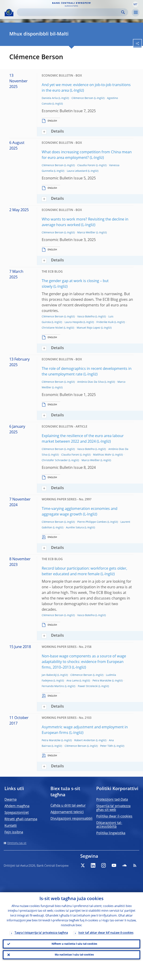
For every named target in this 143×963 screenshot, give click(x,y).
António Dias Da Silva (90, 382)
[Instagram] (103, 865)
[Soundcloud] (124, 865)
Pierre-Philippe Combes (92, 522)
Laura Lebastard (77, 171)
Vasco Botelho (86, 316)
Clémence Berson (82, 98)
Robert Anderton (84, 740)
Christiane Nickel (52, 328)
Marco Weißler (86, 232)
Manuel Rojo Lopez (88, 328)
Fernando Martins (53, 686)
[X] (82, 865)
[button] (135, 4)
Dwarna (10, 799)
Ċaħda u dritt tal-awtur (68, 805)
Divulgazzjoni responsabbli (71, 818)
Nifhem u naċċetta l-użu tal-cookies (74, 944)
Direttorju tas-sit (16, 843)
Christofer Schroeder (55, 460)
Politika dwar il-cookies (114, 816)
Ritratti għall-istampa (20, 819)
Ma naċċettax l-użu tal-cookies (74, 954)
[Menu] (135, 12)
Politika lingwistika (110, 833)
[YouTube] (113, 865)
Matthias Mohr (102, 454)
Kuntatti (10, 825)
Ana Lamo (72, 680)
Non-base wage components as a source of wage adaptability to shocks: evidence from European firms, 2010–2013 (84, 662)
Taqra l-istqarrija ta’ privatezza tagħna (41, 932)
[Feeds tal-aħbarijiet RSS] (134, 865)
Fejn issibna (13, 832)
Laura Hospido (74, 322)
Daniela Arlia (50, 98)
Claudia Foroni (86, 165)
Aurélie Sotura (75, 527)
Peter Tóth (106, 746)
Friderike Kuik (105, 322)
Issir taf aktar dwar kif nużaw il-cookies (106, 932)
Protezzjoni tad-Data (112, 799)
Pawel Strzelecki (88, 686)
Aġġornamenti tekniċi (67, 812)
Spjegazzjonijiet (16, 812)
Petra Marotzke (102, 680)
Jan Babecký (49, 675)
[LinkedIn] (93, 865)
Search (123, 12)
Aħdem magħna (16, 806)
